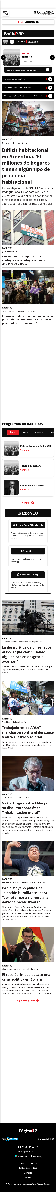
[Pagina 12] (44, 13)
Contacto (28, 1173)
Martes (25, 432)
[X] (26, 1147)
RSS (52, 1139)
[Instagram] (23, 1147)
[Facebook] (19, 1147)
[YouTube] (33, 1147)
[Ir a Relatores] (11, 57)
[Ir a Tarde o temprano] (11, 467)
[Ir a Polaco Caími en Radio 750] (11, 448)
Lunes (13, 432)
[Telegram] (36, 1147)
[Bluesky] (30, 1147)
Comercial (43, 1139)
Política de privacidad (28, 1168)
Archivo (28, 1177)
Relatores (26, 56)
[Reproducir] (12, 42)
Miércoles (39, 432)
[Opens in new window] (21, 1156)
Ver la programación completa (27, 69)
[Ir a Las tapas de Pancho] (11, 487)
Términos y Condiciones (28, 1163)
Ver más (24, 450)
